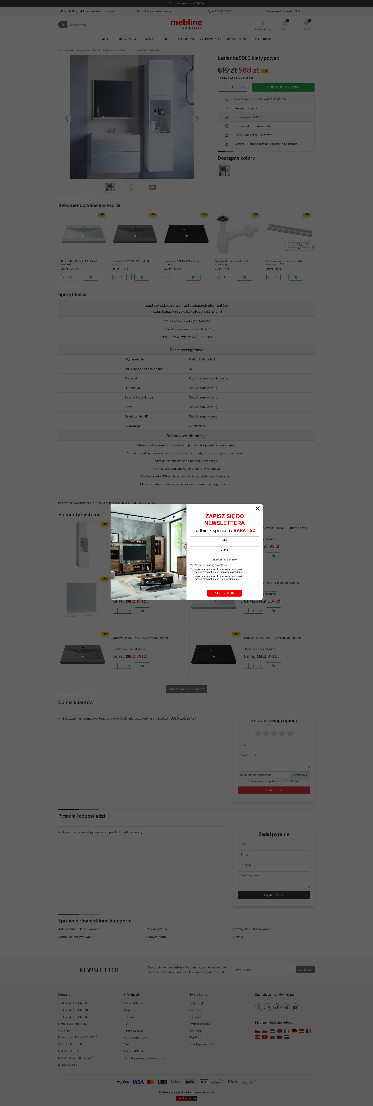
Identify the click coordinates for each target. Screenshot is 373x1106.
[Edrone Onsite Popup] (186, 553)
